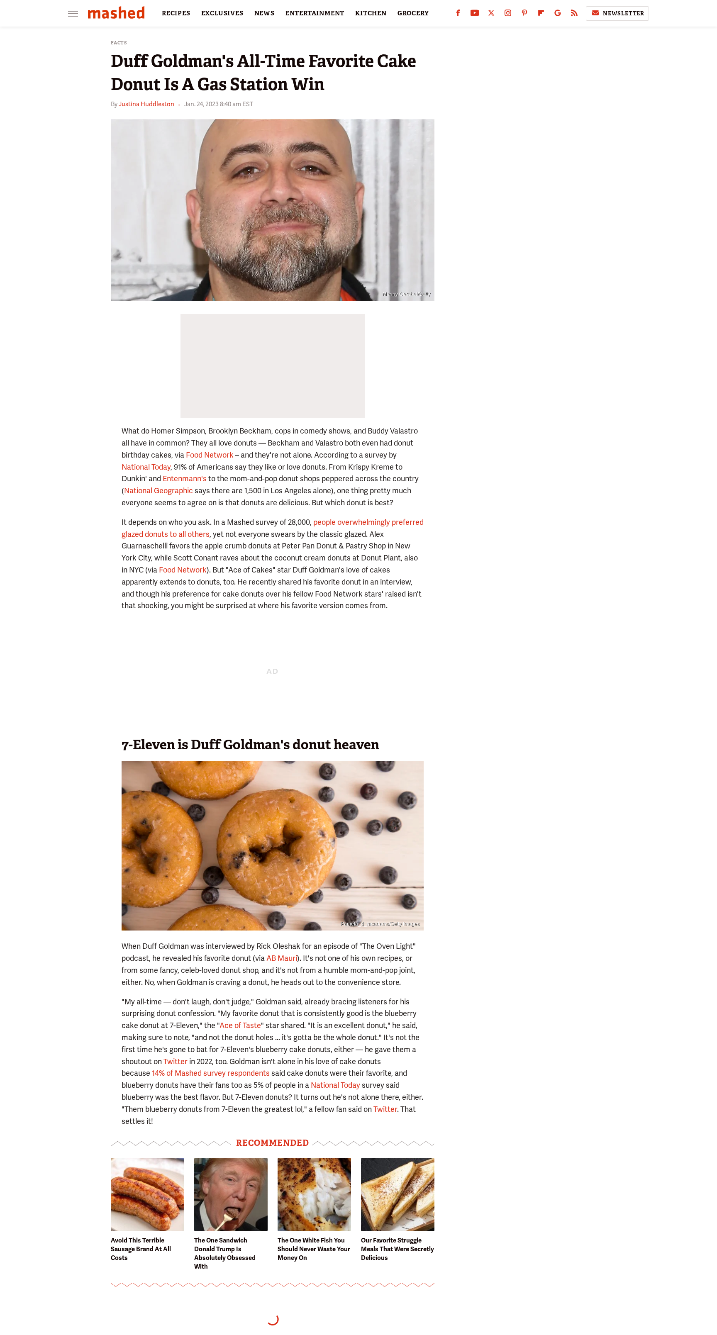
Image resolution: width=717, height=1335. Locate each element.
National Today (146, 467)
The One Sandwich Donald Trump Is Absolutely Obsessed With (225, 1253)
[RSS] (574, 14)
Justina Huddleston (146, 104)
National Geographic (158, 490)
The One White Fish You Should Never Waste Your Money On (314, 1249)
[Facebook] (458, 14)
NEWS (264, 13)
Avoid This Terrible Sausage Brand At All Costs (141, 1249)
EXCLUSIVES (222, 13)
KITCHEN (371, 13)
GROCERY (413, 13)
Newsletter (623, 13)
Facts (119, 43)
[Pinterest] (524, 14)
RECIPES (176, 13)
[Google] (558, 14)
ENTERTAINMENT (314, 13)
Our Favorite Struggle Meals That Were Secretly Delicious (397, 1249)
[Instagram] (508, 14)
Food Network (210, 455)
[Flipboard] (541, 14)
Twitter (175, 1061)
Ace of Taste (240, 1025)
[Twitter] (491, 14)
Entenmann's (185, 478)
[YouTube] (475, 14)
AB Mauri (281, 958)
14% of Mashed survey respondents (211, 1073)
